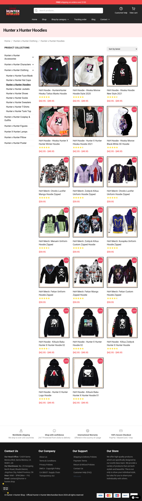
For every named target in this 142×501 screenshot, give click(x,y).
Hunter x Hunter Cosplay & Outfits (17, 119)
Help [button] (137, 498)
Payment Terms (80, 461)
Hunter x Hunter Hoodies (52, 41)
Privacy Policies (46, 465)
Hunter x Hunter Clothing (25, 41)
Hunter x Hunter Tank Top (18, 111)
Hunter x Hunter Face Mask (19, 75)
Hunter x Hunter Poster (15, 143)
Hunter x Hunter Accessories (12, 57)
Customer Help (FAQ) (82, 472)
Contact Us (78, 468)
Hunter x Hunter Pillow (15, 137)
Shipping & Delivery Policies (85, 457)
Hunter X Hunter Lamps (15, 131)
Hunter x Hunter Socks (17, 98)
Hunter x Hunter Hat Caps (18, 80)
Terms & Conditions (47, 461)
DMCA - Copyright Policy (49, 468)
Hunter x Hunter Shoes (17, 93)
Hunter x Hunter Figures (15, 126)
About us (43, 457)
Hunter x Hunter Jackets (18, 89)
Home (7, 41)
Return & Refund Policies (84, 465)
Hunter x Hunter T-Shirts (17, 107)
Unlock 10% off (5, 488)
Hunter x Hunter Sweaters (18, 102)
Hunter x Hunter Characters (17, 64)
